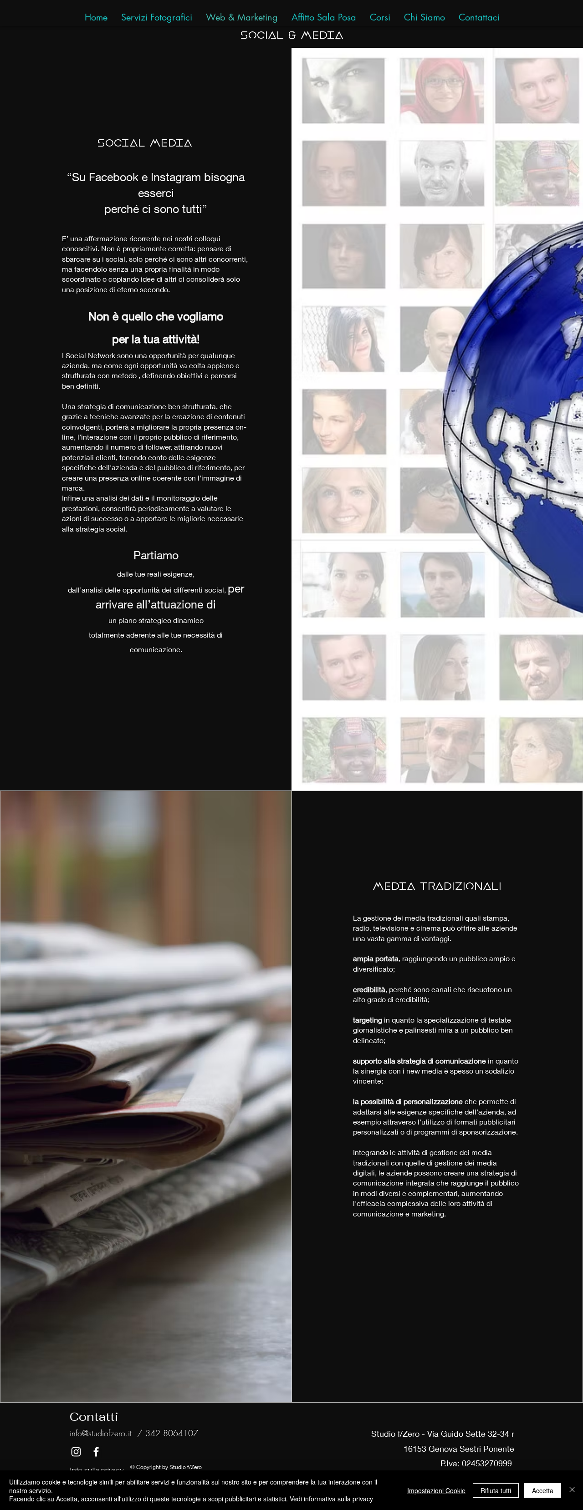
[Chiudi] (572, 1490)
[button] (479, 17)
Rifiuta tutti (496, 1490)
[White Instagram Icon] (76, 1451)
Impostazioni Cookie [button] (436, 1490)
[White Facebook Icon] (96, 1451)
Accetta (542, 1490)
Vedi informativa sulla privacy (331, 1498)
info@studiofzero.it (101, 1433)
